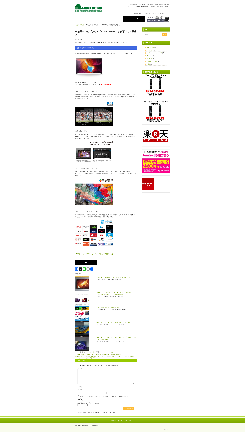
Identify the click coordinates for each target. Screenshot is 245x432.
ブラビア (92, 352)
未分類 (148, 64)
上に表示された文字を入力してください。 (88, 403)
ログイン (166, 429)
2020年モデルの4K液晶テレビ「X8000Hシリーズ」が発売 (113, 277)
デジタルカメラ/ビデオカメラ (154, 53)
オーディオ (149, 50)
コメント (81, 368)
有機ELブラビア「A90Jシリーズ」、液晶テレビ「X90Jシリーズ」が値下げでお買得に (99, 354)
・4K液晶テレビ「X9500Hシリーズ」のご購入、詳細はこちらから (95, 254)
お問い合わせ (115, 420)
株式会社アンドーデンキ (89, 8)
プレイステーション (152, 61)
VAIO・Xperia (150, 47)
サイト (79, 393)
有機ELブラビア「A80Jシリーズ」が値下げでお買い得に (113, 322)
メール (80, 390)
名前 (79, 386)
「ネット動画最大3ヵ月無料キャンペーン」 (109, 307)
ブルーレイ (149, 58)
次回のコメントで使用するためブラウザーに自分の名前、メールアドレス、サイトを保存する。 (104, 396)
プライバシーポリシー (127, 420)
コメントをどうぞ (111, 352)
